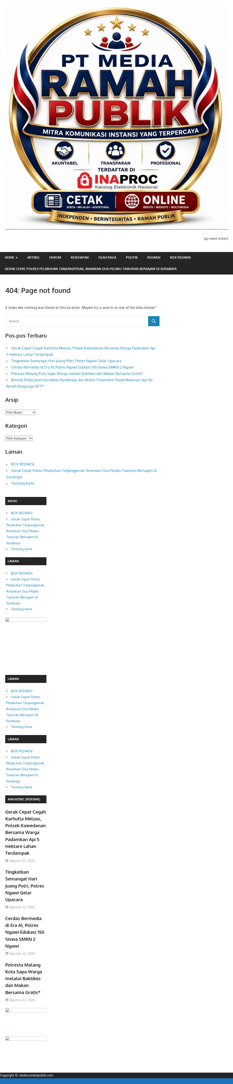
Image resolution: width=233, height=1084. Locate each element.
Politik (132, 257)
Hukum (55, 257)
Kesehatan (80, 257)
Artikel (33, 257)
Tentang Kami (22, 483)
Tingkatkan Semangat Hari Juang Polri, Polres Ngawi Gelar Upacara (66, 361)
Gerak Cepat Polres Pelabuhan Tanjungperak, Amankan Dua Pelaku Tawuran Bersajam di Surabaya (91, 269)
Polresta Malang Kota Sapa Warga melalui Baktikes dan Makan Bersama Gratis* (77, 373)
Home (9, 257)
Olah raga (107, 257)
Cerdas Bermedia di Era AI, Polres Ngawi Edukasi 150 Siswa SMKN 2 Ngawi (72, 367)
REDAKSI (153, 257)
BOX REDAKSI (180, 257)
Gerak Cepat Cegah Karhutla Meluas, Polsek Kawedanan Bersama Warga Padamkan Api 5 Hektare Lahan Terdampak (25, 832)
